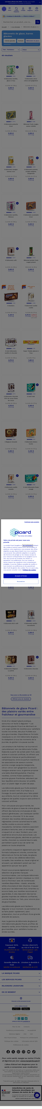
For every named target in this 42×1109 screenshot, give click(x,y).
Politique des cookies (29, 570)
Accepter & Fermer (21, 576)
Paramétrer (21, 581)
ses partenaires (28, 545)
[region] (21, 553)
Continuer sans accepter (31, 522)
